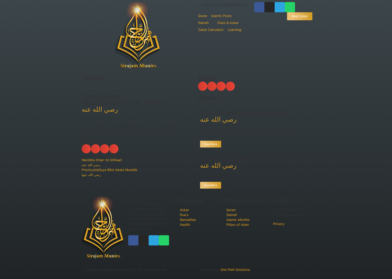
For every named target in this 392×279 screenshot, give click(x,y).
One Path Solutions (235, 270)
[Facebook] (259, 7)
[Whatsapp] (290, 7)
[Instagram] (269, 7)
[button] (86, 148)
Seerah (93, 78)
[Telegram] (280, 7)
